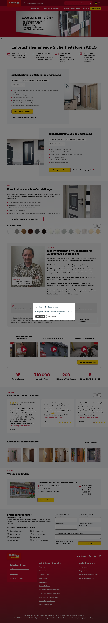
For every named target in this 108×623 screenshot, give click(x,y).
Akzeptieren (40, 316)
